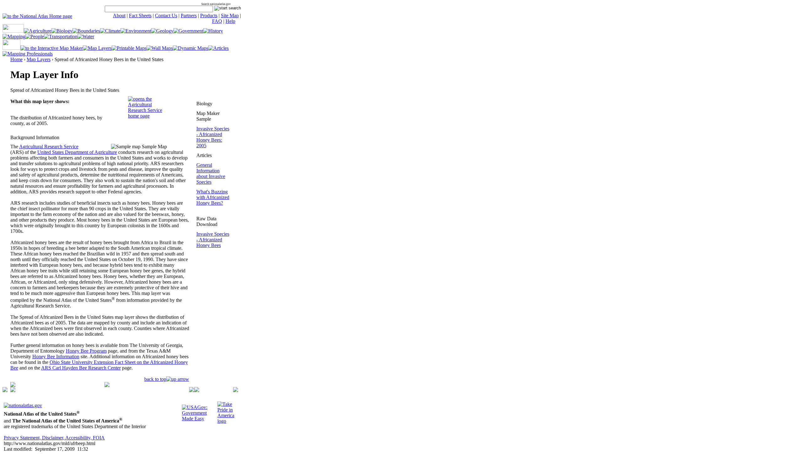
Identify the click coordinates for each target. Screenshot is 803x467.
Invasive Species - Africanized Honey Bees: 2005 (212, 137)
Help (230, 21)
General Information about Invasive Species (210, 173)
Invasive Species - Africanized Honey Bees (212, 239)
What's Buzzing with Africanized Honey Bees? (212, 197)
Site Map (230, 15)
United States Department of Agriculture (77, 152)
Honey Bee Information (55, 356)
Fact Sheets (140, 15)
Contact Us (166, 15)
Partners (189, 15)
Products (208, 15)
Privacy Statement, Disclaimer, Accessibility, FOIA (54, 437)
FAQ (217, 21)
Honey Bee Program (86, 351)
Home (16, 59)
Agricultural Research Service (48, 146)
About (119, 15)
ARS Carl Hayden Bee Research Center (81, 367)
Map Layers (39, 59)
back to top (155, 379)
